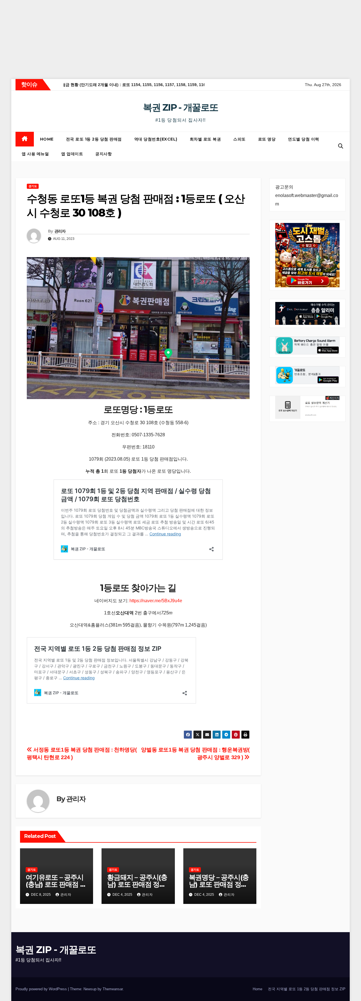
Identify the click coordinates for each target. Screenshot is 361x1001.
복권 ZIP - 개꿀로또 (180, 107)
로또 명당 (267, 139)
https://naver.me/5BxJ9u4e (155, 600)
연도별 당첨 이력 (303, 139)
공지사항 (103, 153)
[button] (340, 146)
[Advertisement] (169, 39)
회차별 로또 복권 (205, 139)
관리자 (60, 231)
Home (47, 139)
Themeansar (113, 989)
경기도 (32, 186)
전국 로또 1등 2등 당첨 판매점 (94, 139)
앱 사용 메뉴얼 (35, 153)
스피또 (239, 139)
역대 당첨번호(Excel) (155, 139)
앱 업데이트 (72, 153)
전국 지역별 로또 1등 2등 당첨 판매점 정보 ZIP (306, 989)
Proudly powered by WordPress (42, 989)
